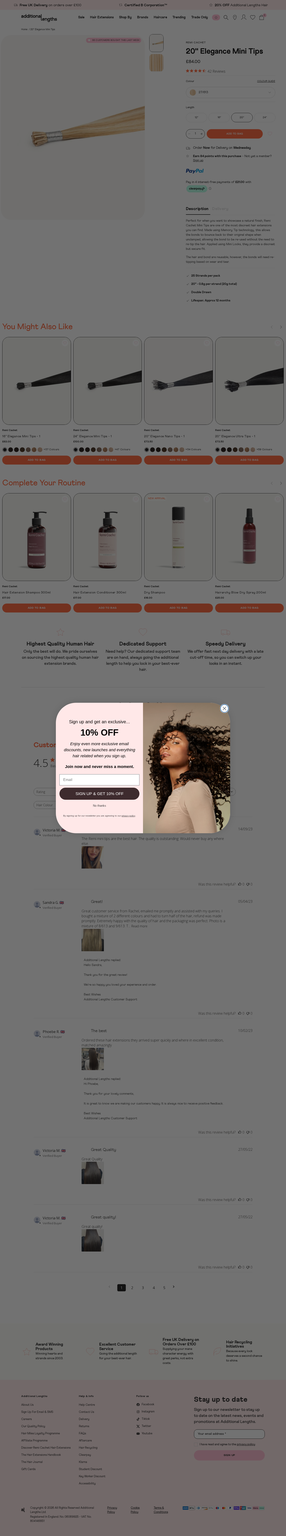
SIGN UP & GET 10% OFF (100, 793)
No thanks (99, 805)
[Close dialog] (224, 708)
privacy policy (128, 815)
